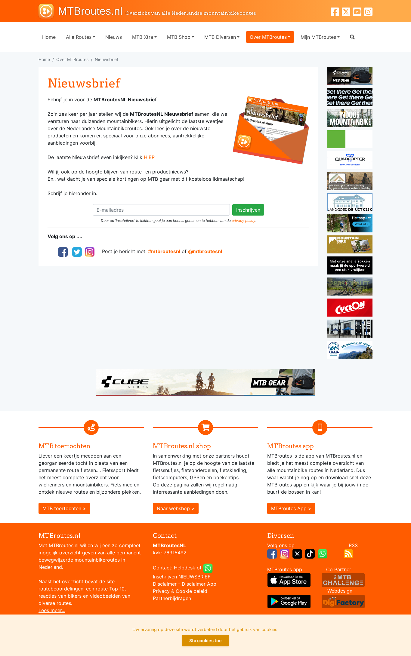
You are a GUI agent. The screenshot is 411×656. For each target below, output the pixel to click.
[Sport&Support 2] (349, 182)
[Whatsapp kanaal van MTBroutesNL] (322, 553)
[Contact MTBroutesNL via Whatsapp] (208, 568)
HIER (149, 157)
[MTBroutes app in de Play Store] (289, 601)
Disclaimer (165, 584)
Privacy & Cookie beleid (180, 591)
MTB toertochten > (64, 508)
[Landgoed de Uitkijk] (349, 203)
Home (49, 37)
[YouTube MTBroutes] (358, 11)
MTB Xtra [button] (142, 37)
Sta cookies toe (205, 640)
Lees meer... (52, 610)
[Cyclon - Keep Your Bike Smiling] (349, 308)
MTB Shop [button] (178, 37)
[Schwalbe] (349, 98)
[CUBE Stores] (205, 382)
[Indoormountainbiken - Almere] (349, 119)
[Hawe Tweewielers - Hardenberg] (349, 329)
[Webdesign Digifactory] (343, 601)
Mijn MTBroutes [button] (318, 37)
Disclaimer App (199, 584)
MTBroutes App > (291, 508)
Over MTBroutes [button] (268, 37)
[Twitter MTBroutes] (347, 11)
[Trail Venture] (349, 351)
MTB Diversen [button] (220, 37)
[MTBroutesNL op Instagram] (284, 553)
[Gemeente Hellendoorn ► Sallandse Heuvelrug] (349, 140)
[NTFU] (349, 224)
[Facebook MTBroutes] (336, 11)
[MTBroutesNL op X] (297, 553)
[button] (352, 37)
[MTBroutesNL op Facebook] (272, 553)
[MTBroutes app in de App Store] (289, 580)
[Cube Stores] (349, 77)
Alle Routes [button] (78, 37)
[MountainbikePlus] (349, 245)
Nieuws (113, 37)
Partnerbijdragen (172, 598)
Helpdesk (184, 568)
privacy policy (243, 220)
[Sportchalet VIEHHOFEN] (349, 287)
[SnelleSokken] (349, 266)
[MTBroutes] (48, 11)
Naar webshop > (176, 508)
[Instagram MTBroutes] (368, 11)
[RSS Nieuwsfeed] (348, 553)
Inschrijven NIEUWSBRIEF (181, 577)
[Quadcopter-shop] (349, 161)
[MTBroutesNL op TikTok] (310, 553)
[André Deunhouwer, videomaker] (343, 580)
